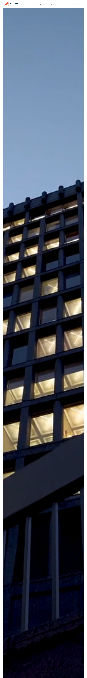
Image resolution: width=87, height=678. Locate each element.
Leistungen (39, 4)
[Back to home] (11, 4)
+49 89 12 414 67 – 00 (76, 4)
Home (27, 4)
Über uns (33, 4)
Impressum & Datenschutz (55, 4)
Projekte (46, 4)
